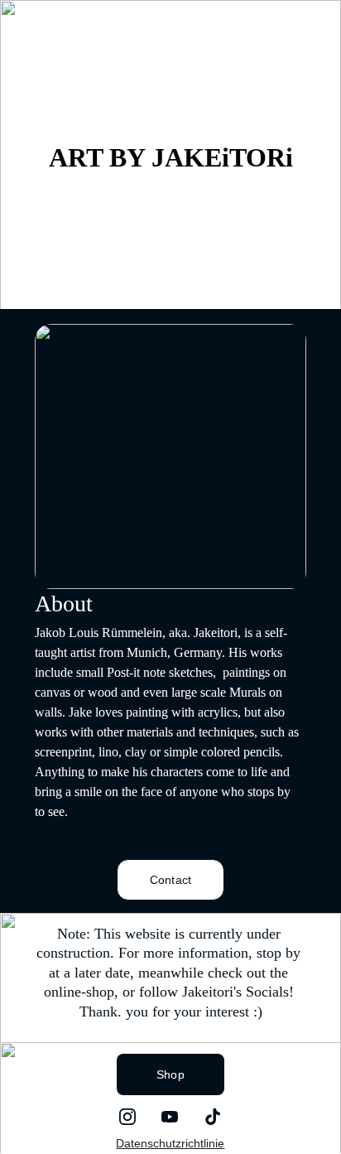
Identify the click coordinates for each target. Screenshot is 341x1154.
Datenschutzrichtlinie (170, 1143)
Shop (170, 1074)
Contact (170, 879)
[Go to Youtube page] (169, 1116)
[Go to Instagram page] (127, 1116)
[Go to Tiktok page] (212, 1116)
